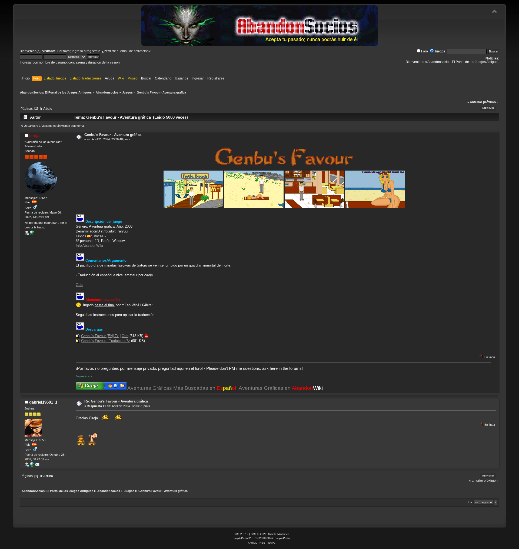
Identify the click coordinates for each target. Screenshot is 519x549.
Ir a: (470, 502)
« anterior (474, 102)
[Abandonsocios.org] (32, 233)
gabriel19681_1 (43, 402)
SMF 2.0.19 (241, 534)
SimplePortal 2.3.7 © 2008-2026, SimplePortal (261, 538)
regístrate (93, 51)
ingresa (77, 51)
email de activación (134, 51)
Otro (125, 336)
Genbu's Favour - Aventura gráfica (112, 135)
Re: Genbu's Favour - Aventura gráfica (116, 401)
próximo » (490, 102)
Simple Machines (278, 534)
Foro (424, 51)
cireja (34, 135)
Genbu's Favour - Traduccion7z (105, 341)
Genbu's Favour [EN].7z (100, 336)
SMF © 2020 (259, 534)
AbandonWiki (92, 246)
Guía (79, 285)
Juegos (439, 51)
